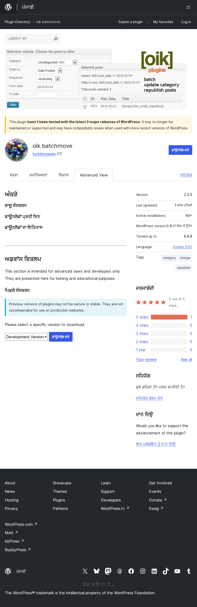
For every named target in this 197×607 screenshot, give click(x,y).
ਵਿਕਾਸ (64, 175)
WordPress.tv (115, 508)
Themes (60, 491)
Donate (158, 500)
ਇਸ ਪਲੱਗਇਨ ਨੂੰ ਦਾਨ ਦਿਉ (156, 444)
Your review (146, 359)
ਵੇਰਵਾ (14, 175)
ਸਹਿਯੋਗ (186, 175)
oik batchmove (52, 145)
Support (108, 491)
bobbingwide (44, 153)
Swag (156, 508)
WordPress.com (21, 524)
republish (183, 267)
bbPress (14, 541)
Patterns (60, 508)
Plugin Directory (17, 22)
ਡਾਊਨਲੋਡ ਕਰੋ (180, 150)
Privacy (11, 508)
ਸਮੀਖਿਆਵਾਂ (38, 175)
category (169, 258)
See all (186, 359)
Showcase (62, 483)
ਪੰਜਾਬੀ (21, 571)
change (185, 258)
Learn (106, 483)
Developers (111, 500)
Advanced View (94, 175)
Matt (11, 532)
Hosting (11, 500)
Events (155, 491)
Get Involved (160, 483)
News (10, 491)
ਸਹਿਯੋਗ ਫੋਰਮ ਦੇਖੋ (149, 398)
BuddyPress (18, 549)
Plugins (59, 500)
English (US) (182, 247)
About (10, 483)
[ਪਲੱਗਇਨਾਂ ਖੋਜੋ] (56, 39)
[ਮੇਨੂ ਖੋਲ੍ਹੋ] (189, 7)
